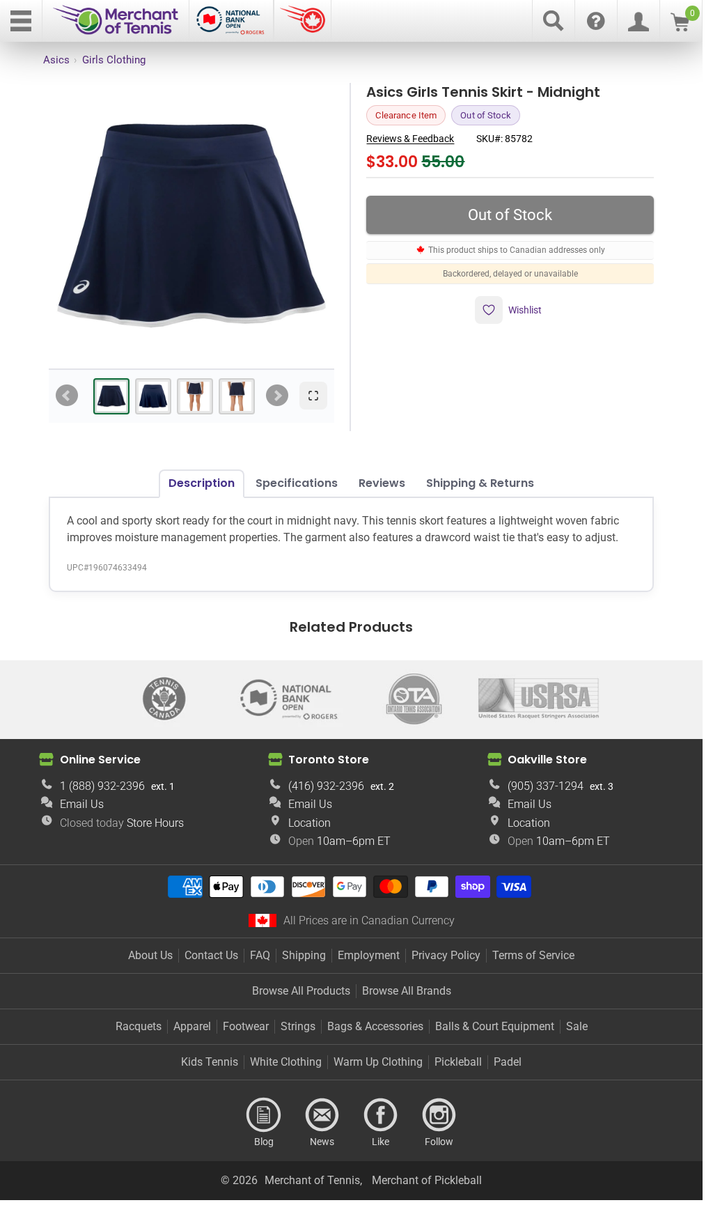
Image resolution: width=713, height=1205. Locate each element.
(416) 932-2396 (326, 786)
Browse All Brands (406, 990)
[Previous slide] (67, 395)
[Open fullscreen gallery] (313, 396)
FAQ (260, 955)
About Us (150, 955)
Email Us (82, 804)
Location (309, 823)
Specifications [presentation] (297, 483)
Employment (369, 955)
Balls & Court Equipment (494, 1026)
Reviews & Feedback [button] (410, 138)
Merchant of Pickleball (427, 1180)
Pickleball (458, 1061)
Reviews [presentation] (382, 483)
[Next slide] (277, 395)
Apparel (192, 1026)
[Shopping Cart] (680, 27)
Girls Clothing (114, 60)
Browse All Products (301, 990)
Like (381, 1115)
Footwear (246, 1026)
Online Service (100, 760)
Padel (508, 1061)
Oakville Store (547, 760)
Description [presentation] (202, 483)
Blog (264, 1115)
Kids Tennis (209, 1061)
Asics (56, 60)
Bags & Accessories (375, 1026)
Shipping (304, 955)
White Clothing (286, 1061)
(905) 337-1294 (545, 786)
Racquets (139, 1026)
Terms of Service (533, 955)
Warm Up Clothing (378, 1061)
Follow (439, 1115)
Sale (577, 1026)
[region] (191, 225)
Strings (298, 1026)
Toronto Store (328, 760)
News (322, 1115)
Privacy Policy (446, 955)
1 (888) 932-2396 (102, 786)
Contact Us (211, 955)
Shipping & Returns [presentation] (480, 483)
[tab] (111, 396)
